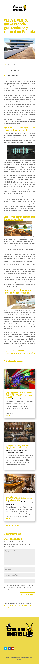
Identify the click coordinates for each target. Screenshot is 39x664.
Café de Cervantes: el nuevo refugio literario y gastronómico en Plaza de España (18, 447)
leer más (8, 415)
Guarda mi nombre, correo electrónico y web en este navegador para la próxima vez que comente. (19, 588)
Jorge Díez (14, 75)
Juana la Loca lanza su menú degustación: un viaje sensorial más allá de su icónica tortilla (19, 498)
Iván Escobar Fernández (15, 502)
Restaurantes (19, 452)
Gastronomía (18, 65)
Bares (18, 399)
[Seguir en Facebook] (9, 648)
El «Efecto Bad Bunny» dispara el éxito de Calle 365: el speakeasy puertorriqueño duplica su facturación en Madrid (19, 394)
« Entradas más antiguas (11, 525)
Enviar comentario (27, 594)
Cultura (10, 65)
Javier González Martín (15, 450)
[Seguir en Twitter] (5, 648)
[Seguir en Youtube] (12, 648)
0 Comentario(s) (13, 70)
